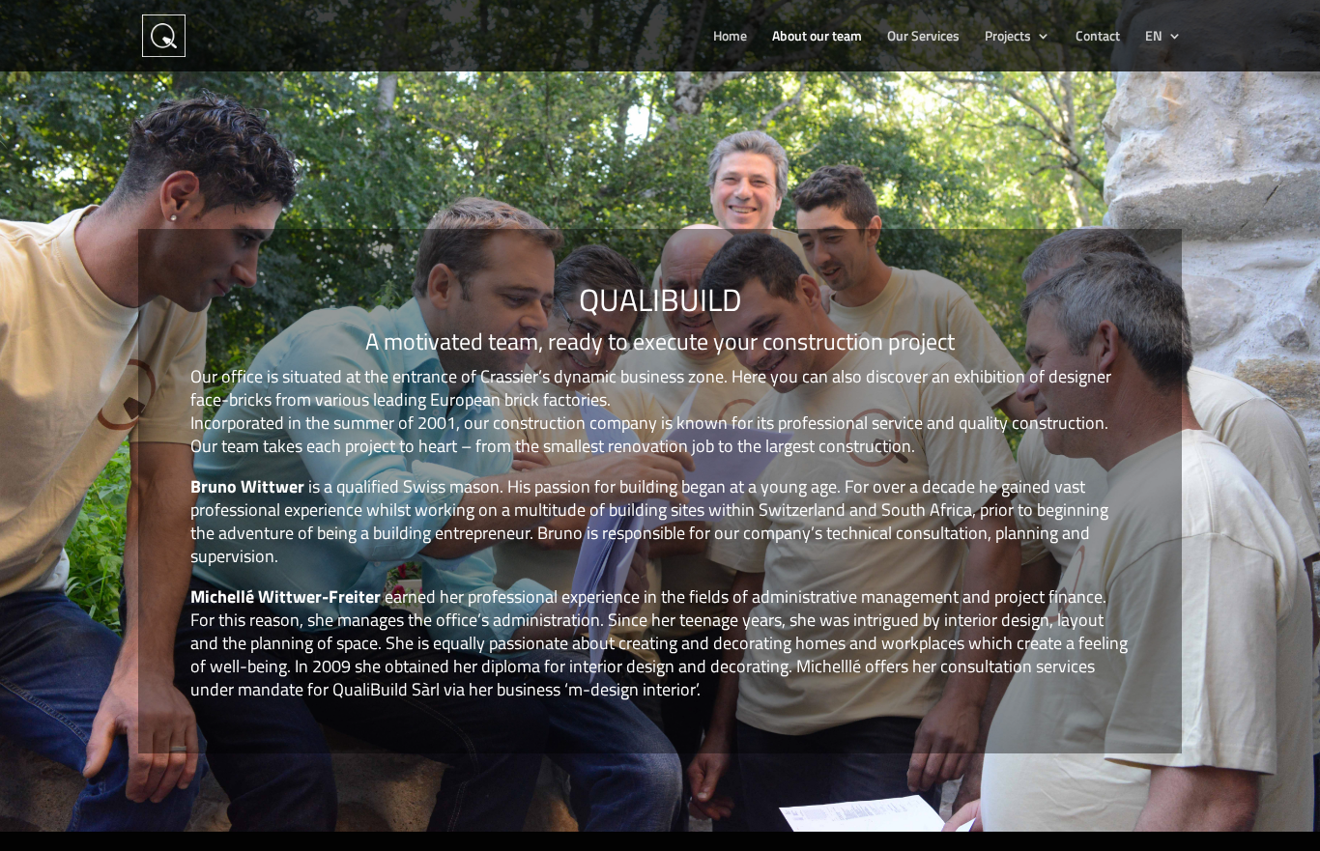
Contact (1098, 37)
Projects (1008, 37)
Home (730, 37)
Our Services (923, 37)
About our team (817, 37)
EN (1153, 37)
